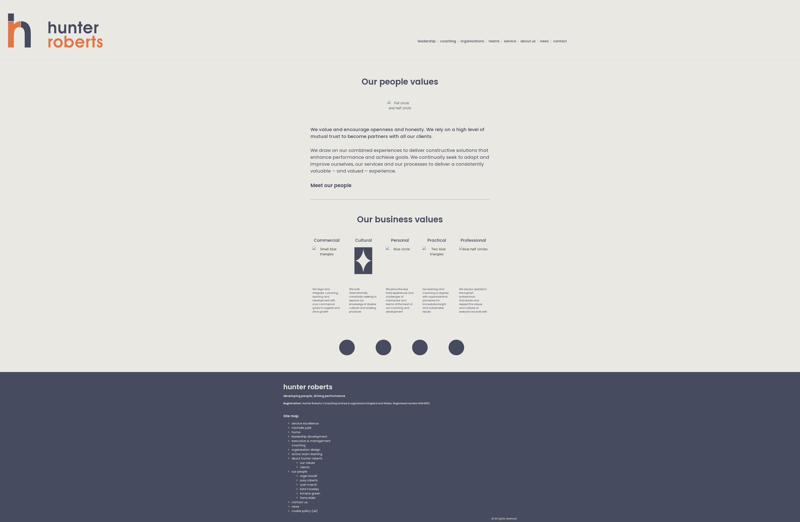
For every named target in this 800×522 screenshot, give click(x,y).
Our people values (400, 82)
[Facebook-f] (383, 347)
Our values (307, 463)
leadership (427, 41)
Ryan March (308, 485)
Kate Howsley (309, 489)
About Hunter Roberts (307, 458)
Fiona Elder (308, 498)
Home (296, 432)
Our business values (400, 219)
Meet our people (330, 185)
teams (494, 41)
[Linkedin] (420, 347)
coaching (448, 41)
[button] (566, 53)
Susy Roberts (309, 480)
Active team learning (307, 454)
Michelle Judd (301, 428)
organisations (472, 41)
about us (528, 41)
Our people (299, 471)
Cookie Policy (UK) (305, 511)
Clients (305, 467)
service (510, 41)
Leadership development (309, 436)
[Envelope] (456, 347)
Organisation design (306, 450)
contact (560, 41)
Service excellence (305, 423)
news (544, 41)
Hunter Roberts (307, 387)
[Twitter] (347, 347)
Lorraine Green (310, 493)
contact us (300, 502)
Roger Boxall (308, 476)
